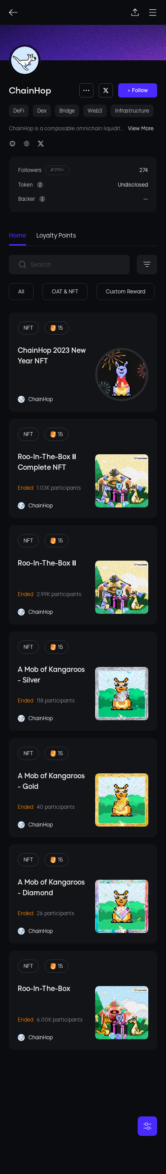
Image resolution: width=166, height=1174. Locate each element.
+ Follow (137, 90)
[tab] (17, 238)
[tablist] (83, 238)
